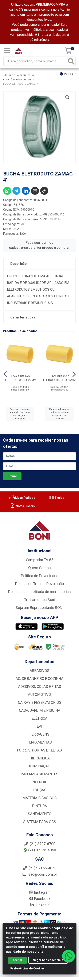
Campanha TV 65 (39, 560)
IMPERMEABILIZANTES (39, 774)
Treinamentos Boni (39, 600)
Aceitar (17, 960)
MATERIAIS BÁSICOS (40, 798)
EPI (39, 726)
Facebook (42, 899)
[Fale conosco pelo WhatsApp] (68, 956)
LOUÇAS (39, 790)
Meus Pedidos (25, 497)
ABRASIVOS (39, 671)
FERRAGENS (39, 734)
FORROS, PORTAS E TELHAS (39, 750)
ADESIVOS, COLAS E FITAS (39, 686)
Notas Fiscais (25, 506)
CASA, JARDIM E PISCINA (39, 710)
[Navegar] (5, 374)
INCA (16, 229)
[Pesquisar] (71, 61)
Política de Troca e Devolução (39, 584)
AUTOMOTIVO (39, 694)
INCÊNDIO (39, 782)
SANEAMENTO (39, 814)
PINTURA (39, 806)
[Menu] (7, 50)
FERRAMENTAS (39, 742)
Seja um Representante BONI (39, 608)
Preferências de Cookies (27, 968)
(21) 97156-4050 (42, 850)
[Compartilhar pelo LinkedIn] (26, 191)
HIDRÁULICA (39, 758)
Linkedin (42, 905)
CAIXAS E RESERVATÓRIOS (39, 702)
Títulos (59, 497)
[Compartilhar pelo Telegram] (16, 191)
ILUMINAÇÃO (39, 766)
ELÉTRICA (39, 718)
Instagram (42, 892)
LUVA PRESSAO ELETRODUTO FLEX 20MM (20, 378)
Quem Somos (39, 568)
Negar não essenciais (48, 960)
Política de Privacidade (39, 576)
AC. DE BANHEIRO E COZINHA (39, 679)
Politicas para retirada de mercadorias (39, 592)
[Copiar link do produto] (44, 191)
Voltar (69, 74)
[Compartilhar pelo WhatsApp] (7, 191)
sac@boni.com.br (42, 874)
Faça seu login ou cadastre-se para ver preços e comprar (39, 245)
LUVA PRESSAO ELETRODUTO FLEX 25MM (59, 378)
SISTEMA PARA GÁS (39, 822)
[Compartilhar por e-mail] (35, 191)
